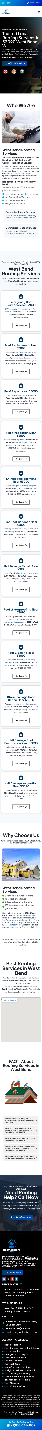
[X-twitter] (8, 1279)
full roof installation (11, 924)
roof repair (22, 395)
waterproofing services (14, 622)
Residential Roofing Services (20, 212)
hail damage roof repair (27, 573)
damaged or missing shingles (23, 485)
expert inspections (24, 442)
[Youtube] (12, 1279)
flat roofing (9, 531)
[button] (39, 12)
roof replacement (23, 352)
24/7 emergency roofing (15, 309)
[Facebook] (4, 1279)
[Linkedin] (16, 1279)
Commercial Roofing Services (21, 227)
